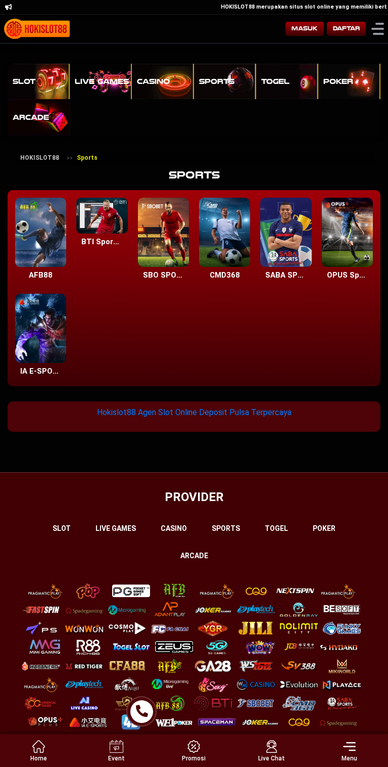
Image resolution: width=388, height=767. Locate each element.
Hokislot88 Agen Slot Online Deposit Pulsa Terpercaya (194, 412)
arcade (194, 556)
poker (324, 528)
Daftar (346, 28)
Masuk (305, 28)
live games (115, 528)
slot (62, 528)
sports (226, 528)
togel (276, 528)
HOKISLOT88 (39, 157)
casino (174, 528)
